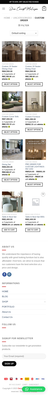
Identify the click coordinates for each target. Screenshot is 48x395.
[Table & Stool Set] (12, 202)
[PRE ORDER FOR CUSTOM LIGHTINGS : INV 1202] (35, 149)
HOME (5, 291)
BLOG (5, 296)
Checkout (34, 385)
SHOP (5, 302)
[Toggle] (45, 301)
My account (15, 385)
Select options (34, 184)
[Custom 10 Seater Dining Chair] (12, 51)
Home (7, 18)
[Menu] (3, 8)
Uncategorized (22, 18)
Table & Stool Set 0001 (35, 217)
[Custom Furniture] (35, 101)
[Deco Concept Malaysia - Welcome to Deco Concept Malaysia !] (23, 8)
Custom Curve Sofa (10, 117)
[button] (33, 389)
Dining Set (6, 164)
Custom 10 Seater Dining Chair (9, 67)
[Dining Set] (12, 149)
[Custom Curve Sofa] (12, 101)
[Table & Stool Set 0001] (35, 202)
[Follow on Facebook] (4, 274)
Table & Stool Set (9, 217)
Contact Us (7, 317)
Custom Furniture (32, 117)
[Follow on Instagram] (9, 274)
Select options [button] (10, 84)
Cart (25, 385)
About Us (6, 312)
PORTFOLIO (8, 307)
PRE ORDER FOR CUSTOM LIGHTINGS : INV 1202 (35, 166)
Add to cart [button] (9, 230)
